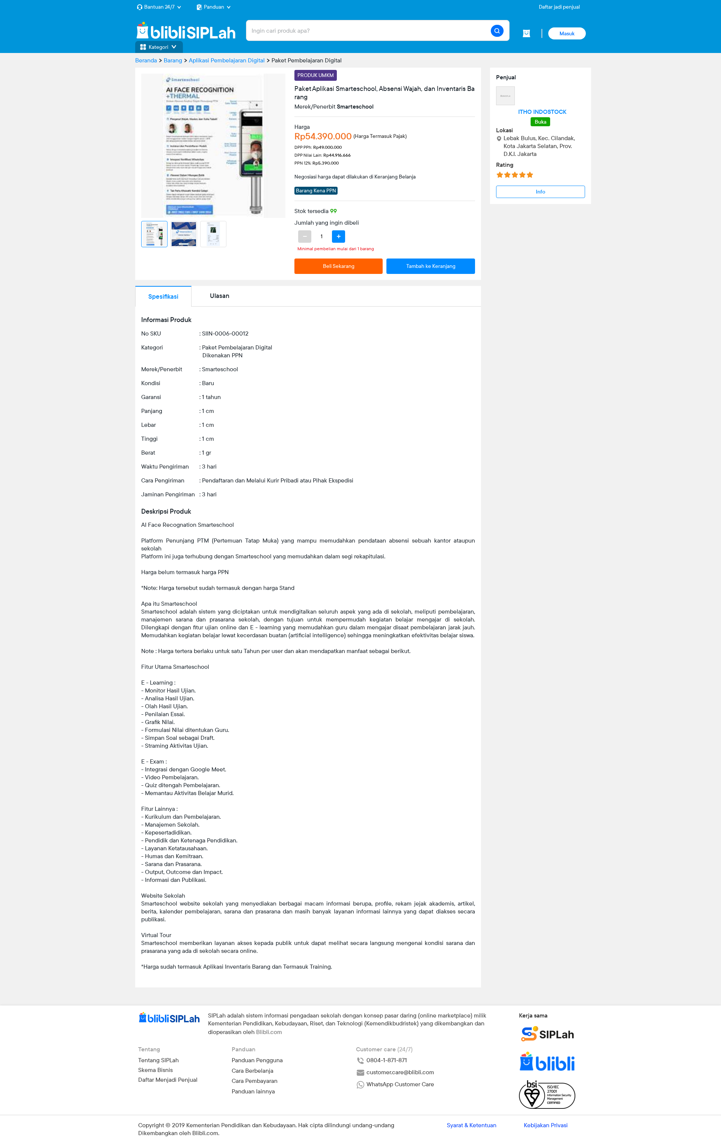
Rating (504, 164)
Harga (302, 126)
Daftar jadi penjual (559, 6)
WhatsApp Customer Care (399, 1084)
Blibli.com (269, 1032)
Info (540, 191)
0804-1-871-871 (386, 1060)
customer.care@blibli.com (399, 1072)
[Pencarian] (497, 31)
